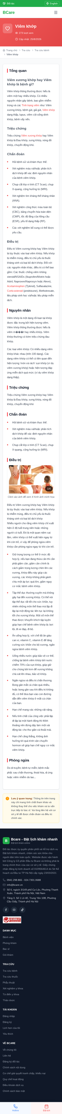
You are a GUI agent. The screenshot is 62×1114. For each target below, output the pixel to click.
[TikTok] (22, 910)
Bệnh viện (8, 937)
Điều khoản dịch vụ (13, 1085)
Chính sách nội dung (14, 1067)
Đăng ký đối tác (11, 1061)
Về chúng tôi (9, 1049)
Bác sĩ (6, 949)
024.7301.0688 (32, 880)
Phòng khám (10, 943)
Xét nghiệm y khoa (13, 988)
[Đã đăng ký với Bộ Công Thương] (31, 919)
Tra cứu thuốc (10, 976)
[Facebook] (6, 910)
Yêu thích (8, 1033)
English (54, 3)
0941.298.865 (14, 880)
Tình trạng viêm (30, 105)
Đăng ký (7, 1022)
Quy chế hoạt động (13, 1079)
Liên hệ (7, 1055)
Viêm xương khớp (31, 135)
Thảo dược (9, 1000)
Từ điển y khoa (11, 994)
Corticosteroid (15, 290)
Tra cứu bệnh (10, 970)
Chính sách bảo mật (14, 1091)
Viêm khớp (48, 109)
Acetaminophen (16, 286)
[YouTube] (14, 910)
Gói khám (8, 954)
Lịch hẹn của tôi (11, 1028)
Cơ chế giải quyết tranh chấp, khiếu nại (24, 1073)
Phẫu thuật (9, 982)
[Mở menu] (55, 12)
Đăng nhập (9, 1016)
